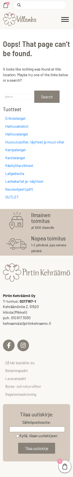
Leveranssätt (15, 378)
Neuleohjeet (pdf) (19, 189)
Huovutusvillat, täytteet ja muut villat (34, 142)
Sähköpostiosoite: (36, 422)
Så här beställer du (20, 363)
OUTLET (12, 197)
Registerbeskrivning (20, 394)
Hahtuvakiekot (16, 126)
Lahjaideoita (14, 173)
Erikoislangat (15, 118)
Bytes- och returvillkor (23, 386)
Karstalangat (15, 158)
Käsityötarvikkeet (19, 165)
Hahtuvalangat (16, 134)
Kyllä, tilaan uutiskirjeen (38, 435)
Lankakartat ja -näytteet (24, 181)
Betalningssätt (16, 370)
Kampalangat (15, 150)
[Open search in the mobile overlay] (40, 5)
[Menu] (65, 19)
